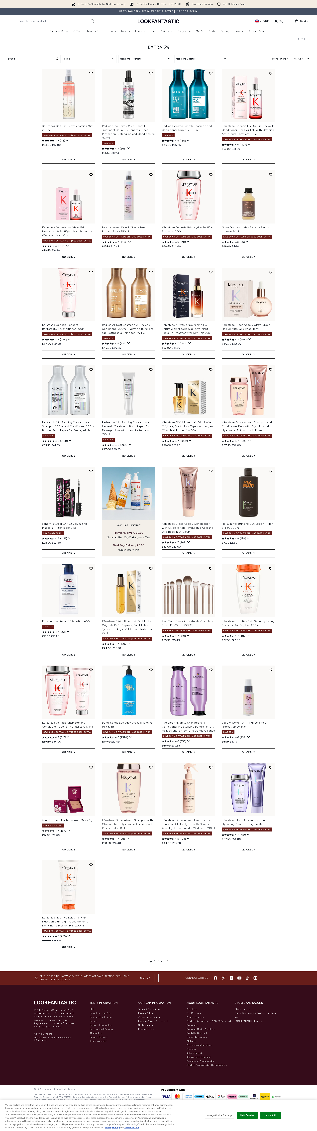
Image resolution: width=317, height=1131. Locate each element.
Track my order (98, 1041)
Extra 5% (158, 47)
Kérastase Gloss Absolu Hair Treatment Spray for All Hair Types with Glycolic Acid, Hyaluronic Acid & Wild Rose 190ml (188, 824)
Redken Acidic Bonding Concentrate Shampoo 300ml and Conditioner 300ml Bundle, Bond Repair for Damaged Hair (68, 426)
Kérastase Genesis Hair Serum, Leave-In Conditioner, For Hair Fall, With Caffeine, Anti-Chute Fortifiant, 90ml (248, 130)
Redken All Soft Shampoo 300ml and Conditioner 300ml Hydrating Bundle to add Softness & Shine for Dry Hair (128, 328)
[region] (158, 1115)
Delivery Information (101, 1025)
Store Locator (242, 1009)
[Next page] (168, 961)
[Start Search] (92, 21)
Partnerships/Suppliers (199, 1045)
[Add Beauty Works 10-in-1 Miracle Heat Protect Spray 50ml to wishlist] (271, 670)
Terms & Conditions (149, 1009)
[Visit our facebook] (215, 978)
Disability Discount (197, 1033)
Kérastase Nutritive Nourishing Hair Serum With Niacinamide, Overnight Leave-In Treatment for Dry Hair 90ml (186, 328)
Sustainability (145, 1025)
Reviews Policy (146, 1029)
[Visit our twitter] (223, 978)
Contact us (96, 1033)
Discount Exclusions (101, 1017)
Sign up (145, 978)
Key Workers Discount (199, 1057)
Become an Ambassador (200, 1061)
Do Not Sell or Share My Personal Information (52, 1039)
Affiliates (191, 1041)
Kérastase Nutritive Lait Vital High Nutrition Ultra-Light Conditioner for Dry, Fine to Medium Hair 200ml (66, 921)
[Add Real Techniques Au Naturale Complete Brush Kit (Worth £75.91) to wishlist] (211, 568)
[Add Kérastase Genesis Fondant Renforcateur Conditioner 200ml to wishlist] (91, 272)
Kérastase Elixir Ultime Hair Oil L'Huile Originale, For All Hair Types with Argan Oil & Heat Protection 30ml (187, 426)
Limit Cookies (247, 1115)
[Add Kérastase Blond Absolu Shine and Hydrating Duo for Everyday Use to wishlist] (271, 767)
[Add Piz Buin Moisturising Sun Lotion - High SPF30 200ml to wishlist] (271, 471)
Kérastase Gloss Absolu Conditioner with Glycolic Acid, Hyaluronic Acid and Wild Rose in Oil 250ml (187, 527)
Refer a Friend (194, 1053)
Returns (94, 1021)
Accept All (270, 1115)
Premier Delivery (99, 1037)
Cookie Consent (43, 1034)
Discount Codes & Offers (201, 1029)
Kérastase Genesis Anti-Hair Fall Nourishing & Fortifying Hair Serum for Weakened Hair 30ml (67, 231)
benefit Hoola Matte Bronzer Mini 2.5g (67, 820)
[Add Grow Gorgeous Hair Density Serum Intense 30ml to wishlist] (271, 175)
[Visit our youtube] (239, 978)
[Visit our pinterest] (255, 978)
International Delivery (101, 1029)
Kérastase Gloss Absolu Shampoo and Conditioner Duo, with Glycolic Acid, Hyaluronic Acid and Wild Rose (247, 426)
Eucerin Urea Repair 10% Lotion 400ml (67, 621)
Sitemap (191, 1049)
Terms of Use (131, 1127)
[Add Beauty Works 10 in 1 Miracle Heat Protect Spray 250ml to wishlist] (151, 175)
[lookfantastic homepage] (158, 21)
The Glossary (194, 1013)
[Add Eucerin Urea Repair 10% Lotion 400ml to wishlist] (91, 568)
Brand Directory (195, 1017)
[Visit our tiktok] (247, 978)
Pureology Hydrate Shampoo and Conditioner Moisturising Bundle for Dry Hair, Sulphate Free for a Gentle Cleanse (188, 726)
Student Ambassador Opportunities (207, 1065)
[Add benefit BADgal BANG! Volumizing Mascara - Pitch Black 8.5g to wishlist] (91, 471)
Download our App (100, 1013)
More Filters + (280, 58)
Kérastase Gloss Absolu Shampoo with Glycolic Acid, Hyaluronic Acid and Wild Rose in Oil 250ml (127, 824)
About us (192, 1009)
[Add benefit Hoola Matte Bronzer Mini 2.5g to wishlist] (91, 767)
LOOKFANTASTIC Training (249, 1021)
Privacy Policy (145, 1013)
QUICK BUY (68, 159)
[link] (281, 21)
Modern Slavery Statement (153, 1021)
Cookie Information (149, 1017)
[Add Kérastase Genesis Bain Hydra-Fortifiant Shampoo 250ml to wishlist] (211, 175)
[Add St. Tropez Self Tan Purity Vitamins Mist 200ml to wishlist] (91, 73)
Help (92, 1009)
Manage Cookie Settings (219, 1115)
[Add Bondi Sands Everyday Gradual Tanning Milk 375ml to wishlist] (151, 670)
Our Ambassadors (197, 1037)
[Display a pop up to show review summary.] (67, 140)
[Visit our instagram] (231, 978)
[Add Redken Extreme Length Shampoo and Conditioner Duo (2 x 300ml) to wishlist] (211, 73)
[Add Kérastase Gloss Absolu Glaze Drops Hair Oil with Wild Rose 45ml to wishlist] (271, 272)
